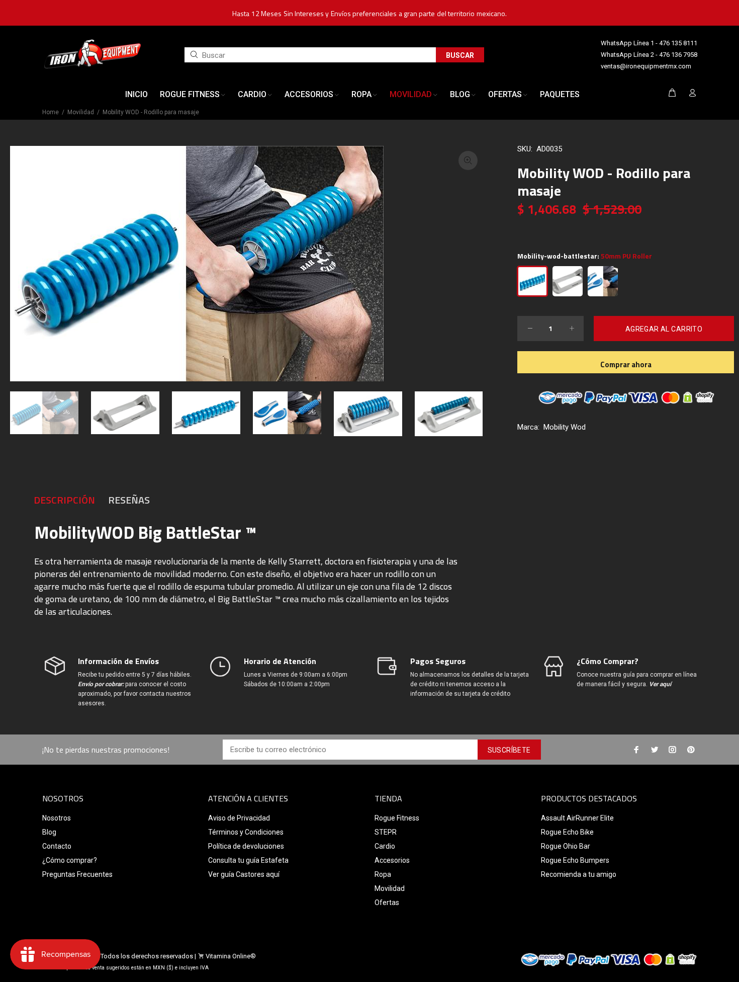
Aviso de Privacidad (239, 818)
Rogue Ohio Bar (565, 846)
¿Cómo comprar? (69, 860)
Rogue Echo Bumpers (575, 860)
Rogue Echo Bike (567, 832)
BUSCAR (460, 55)
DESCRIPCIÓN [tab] (64, 500)
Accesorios (392, 860)
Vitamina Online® (231, 956)
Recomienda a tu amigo (578, 874)
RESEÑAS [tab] (129, 500)
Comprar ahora (626, 364)
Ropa (383, 874)
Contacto (56, 846)
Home (50, 112)
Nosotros (56, 818)
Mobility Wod (564, 427)
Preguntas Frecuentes (77, 874)
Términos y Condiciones (246, 832)
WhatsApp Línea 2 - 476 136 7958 (649, 54)
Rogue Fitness (397, 818)
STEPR (386, 832)
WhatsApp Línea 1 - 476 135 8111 (649, 43)
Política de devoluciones (246, 846)
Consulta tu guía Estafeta (248, 860)
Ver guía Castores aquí (244, 874)
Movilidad (80, 112)
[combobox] (310, 54)
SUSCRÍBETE (509, 750)
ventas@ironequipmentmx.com (646, 66)
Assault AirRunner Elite (577, 818)
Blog (49, 832)
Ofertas (387, 902)
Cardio (385, 846)
